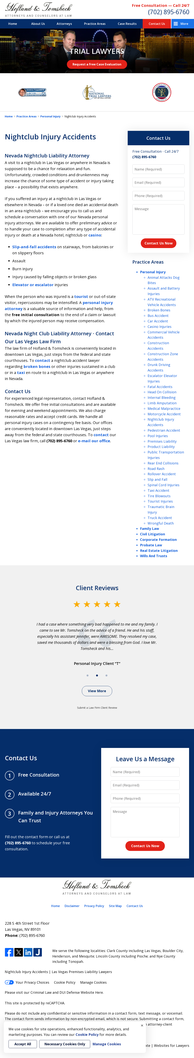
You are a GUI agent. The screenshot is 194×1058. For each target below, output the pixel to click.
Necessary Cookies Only (64, 1044)
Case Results (127, 24)
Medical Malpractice (164, 408)
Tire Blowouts (159, 496)
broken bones (36, 366)
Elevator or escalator (33, 284)
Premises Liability (162, 441)
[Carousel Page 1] (87, 675)
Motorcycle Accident (164, 414)
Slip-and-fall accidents (34, 246)
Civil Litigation (152, 534)
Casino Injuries (159, 326)
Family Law (149, 528)
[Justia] (37, 952)
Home (12, 24)
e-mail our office (94, 440)
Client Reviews (97, 588)
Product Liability (161, 446)
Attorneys (64, 24)
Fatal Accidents (160, 386)
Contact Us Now (159, 243)
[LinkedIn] (28, 952)
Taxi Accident (158, 490)
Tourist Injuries (160, 501)
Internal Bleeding (162, 397)
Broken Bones (159, 310)
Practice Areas (95, 24)
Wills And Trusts (153, 556)
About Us (38, 24)
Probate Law (151, 545)
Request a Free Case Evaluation (97, 64)
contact (42, 360)
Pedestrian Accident (164, 430)
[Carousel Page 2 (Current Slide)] (97, 675)
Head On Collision (162, 392)
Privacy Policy (94, 906)
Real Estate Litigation (159, 550)
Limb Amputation (162, 403)
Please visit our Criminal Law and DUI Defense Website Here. (54, 992)
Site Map (115, 906)
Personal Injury (50, 116)
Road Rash (156, 468)
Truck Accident (160, 517)
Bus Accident (158, 315)
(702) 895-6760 (168, 12)
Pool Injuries (158, 436)
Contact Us (157, 24)
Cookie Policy (64, 982)
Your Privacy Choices (32, 982)
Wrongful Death (161, 523)
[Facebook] (9, 952)
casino (94, 235)
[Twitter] (18, 952)
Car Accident (158, 321)
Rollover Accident (162, 474)
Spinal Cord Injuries (163, 485)
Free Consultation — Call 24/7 (160, 5)
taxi (21, 372)
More (184, 24)
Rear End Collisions (163, 463)
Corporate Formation (158, 539)
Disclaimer (72, 906)
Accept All (22, 1044)
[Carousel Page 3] (106, 675)
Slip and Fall (157, 479)
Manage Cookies (93, 982)
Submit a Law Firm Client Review (97, 707)
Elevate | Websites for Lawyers (157, 1045)
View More (97, 691)
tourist (81, 296)
